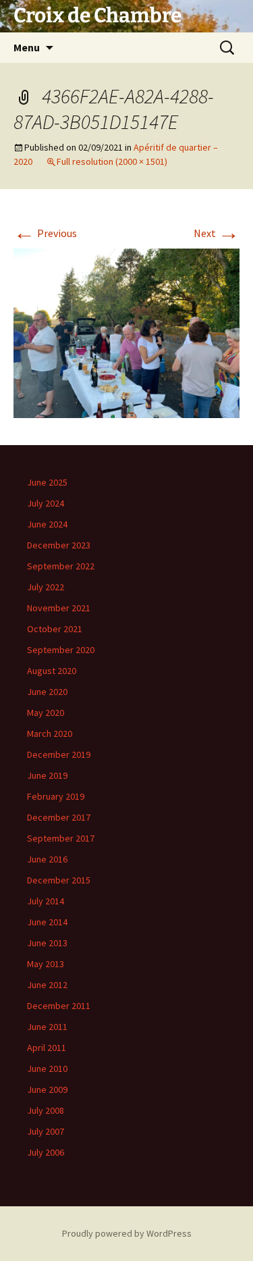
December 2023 (58, 545)
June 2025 (47, 482)
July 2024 (45, 503)
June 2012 (47, 985)
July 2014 (45, 901)
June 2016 (47, 859)
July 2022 (45, 587)
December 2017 (58, 817)
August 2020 (51, 671)
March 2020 (49, 733)
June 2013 (47, 943)
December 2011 (58, 1006)
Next (217, 233)
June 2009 (47, 1089)
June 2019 (47, 775)
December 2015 (58, 880)
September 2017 (60, 838)
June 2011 (47, 1027)
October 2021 (54, 629)
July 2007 (45, 1131)
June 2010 (47, 1068)
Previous (45, 233)
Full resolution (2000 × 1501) (112, 161)
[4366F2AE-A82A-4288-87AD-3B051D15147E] (126, 332)
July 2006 (45, 1152)
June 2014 (47, 922)
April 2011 (46, 1047)
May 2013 (45, 964)
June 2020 (47, 692)
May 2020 (45, 712)
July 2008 (45, 1110)
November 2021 (58, 608)
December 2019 (58, 754)
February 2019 (55, 796)
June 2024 (47, 524)
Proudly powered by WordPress (127, 1233)
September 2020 (60, 650)
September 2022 (60, 566)
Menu (26, 47)
